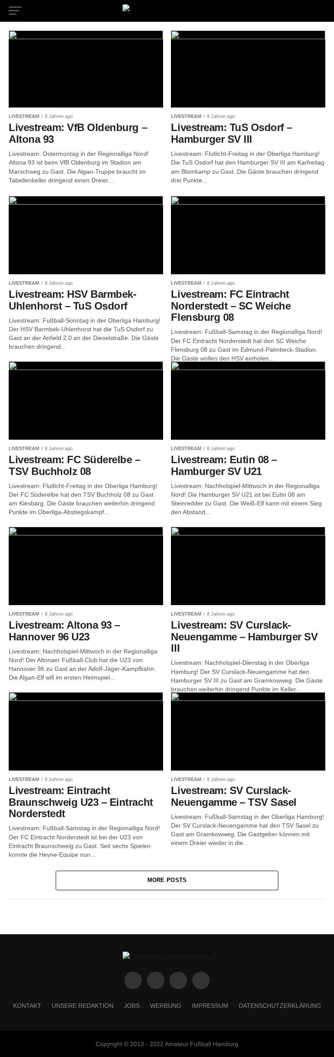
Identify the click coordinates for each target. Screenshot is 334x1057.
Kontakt (27, 1005)
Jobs (132, 1005)
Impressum (210, 1005)
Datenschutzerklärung (280, 1005)
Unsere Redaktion (83, 1005)
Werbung (165, 1005)
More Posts (167, 880)
